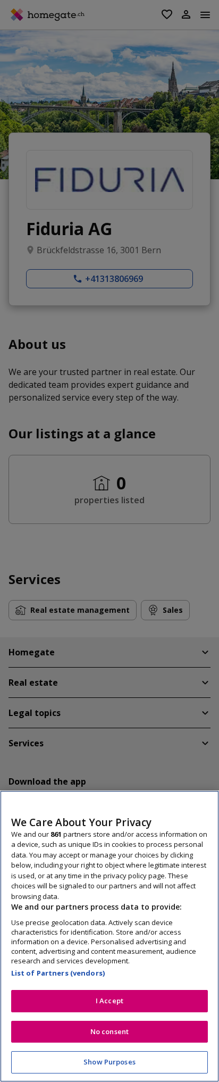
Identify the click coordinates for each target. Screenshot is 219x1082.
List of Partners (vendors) (58, 973)
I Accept (109, 1000)
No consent (109, 1031)
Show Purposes (109, 1062)
